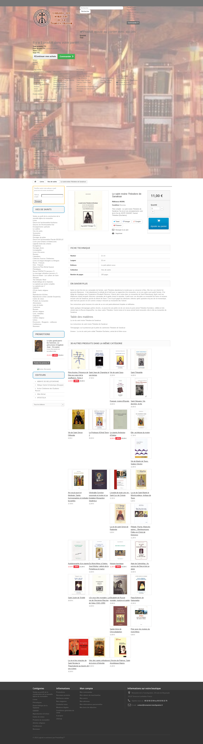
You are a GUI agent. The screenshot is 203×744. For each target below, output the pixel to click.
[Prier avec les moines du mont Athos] (141, 615)
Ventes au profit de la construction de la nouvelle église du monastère (43, 694)
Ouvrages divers (38, 248)
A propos (59, 716)
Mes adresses (85, 701)
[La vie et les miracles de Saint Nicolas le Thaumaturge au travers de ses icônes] (78, 647)
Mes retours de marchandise (90, 695)
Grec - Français (105, 82)
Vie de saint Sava (116, 372)
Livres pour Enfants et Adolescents (45, 242)
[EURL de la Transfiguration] (54, 18)
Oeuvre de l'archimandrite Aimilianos (45, 222)
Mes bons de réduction (88, 707)
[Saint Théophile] (141, 359)
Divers (36, 89)
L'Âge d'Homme (82, 78)
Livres (42, 182)
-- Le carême (38, 74)
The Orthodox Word (40, 171)
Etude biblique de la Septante (43, 282)
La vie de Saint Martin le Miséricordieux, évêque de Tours (141, 495)
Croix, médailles (39, 148)
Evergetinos (37, 246)
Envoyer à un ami (122, 230)
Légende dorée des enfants (42, 244)
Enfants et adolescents (42, 84)
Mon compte (86, 688)
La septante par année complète (45, 99)
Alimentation (38, 120)
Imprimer (119, 233)
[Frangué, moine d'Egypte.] (120, 388)
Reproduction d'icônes (41, 137)
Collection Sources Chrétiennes (127, 80)
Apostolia (80, 72)
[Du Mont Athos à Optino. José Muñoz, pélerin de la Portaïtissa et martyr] (99, 550)
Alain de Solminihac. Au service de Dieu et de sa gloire (140, 566)
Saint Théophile (136, 372)
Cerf (78, 84)
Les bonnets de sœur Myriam (44, 127)
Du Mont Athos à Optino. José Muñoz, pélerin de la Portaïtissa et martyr (99, 566)
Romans (37, 87)
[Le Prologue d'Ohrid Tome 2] (99, 419)
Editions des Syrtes (83, 76)
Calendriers (38, 91)
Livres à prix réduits (124, 84)
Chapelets (37, 150)
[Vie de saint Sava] (120, 359)
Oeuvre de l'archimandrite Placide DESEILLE (48, 239)
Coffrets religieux (39, 152)
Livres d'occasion (122, 76)
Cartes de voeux (38, 299)
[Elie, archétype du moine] (141, 419)
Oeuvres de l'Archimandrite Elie (43, 225)
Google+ (138, 221)
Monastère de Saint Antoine (86, 89)
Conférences (37, 324)
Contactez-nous (38, 3)
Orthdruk (79, 91)
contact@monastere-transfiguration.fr (150, 705)
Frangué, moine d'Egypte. (119, 401)
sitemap (59, 719)
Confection (37, 125)
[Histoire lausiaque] (120, 550)
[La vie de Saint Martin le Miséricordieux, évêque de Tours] (141, 479)
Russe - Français (106, 80)
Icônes (36, 154)
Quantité (154, 205)
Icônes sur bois (39, 135)
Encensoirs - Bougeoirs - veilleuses (46, 156)
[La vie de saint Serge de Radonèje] (120, 513)
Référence (115, 202)
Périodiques (37, 269)
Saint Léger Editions (83, 80)
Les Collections (121, 78)
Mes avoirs (84, 698)
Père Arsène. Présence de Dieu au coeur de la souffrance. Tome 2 (78, 375)
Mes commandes (86, 692)
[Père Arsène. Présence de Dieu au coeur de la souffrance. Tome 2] (78, 359)
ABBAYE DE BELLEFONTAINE (48, 381)
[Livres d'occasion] (44, 369)
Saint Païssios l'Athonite (61, 78)
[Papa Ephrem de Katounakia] (141, 584)
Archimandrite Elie (59, 82)
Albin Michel (41, 394)
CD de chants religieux (41, 110)
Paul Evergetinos (59, 84)
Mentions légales (62, 707)
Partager (127, 221)
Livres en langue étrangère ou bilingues (46, 261)
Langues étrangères (107, 78)
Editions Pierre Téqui (84, 82)
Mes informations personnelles (91, 704)
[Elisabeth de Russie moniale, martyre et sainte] (120, 584)
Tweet (117, 221)
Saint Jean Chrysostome (61, 76)
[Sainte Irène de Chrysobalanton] (120, 615)
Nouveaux (36, 326)
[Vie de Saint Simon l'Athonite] (78, 419)
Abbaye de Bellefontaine (85, 74)
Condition (115, 205)
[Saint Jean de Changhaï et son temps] (99, 359)
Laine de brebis (39, 122)
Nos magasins (61, 701)
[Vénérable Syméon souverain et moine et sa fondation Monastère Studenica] (99, 479)
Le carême (36, 229)
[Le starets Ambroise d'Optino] (120, 419)
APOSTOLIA (41, 398)
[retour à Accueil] (35, 181)
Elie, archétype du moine (140, 433)
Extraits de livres (123, 82)
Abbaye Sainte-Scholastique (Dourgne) (50, 385)
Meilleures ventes (62, 698)
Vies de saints (39, 76)
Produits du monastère (40, 301)
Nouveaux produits (63, 695)
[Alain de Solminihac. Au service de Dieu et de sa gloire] (141, 550)
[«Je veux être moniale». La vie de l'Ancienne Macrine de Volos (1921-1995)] (99, 584)
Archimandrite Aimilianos (61, 74)
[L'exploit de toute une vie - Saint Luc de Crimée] (120, 479)
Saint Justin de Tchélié (76, 598)
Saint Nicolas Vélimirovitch (62, 89)
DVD (35, 112)
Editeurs (40, 375)
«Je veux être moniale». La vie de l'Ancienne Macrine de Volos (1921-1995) (99, 600)
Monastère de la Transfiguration (87, 87)
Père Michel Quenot (60, 87)
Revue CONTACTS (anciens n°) (45, 165)
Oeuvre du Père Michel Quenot (43, 267)
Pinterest (118, 225)
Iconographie (38, 82)
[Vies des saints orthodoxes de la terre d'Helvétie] (99, 647)
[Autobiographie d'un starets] (78, 550)
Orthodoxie (37, 78)
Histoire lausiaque (116, 564)
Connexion (36, 1)
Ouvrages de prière (40, 80)
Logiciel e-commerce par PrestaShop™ (51, 737)
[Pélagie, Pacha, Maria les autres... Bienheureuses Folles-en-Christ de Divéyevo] (141, 513)
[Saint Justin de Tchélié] (78, 584)
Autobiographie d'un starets (78, 564)
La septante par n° (40, 101)
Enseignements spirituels (42, 72)
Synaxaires (36, 233)
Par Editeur (80, 70)
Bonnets (35, 309)
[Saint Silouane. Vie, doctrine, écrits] (141, 388)
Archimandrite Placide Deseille (63, 80)
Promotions (42, 334)
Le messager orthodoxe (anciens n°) (46, 167)
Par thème (37, 70)
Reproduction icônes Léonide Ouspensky (48, 139)
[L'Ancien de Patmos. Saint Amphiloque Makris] (120, 647)
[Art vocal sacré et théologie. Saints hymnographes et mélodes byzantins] (78, 479)
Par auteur (57, 72)
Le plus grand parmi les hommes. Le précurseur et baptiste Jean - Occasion (55, 344)
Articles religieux (38, 311)
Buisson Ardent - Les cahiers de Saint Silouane (50, 169)
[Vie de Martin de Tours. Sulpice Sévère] (141, 448)
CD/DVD (36, 288)
